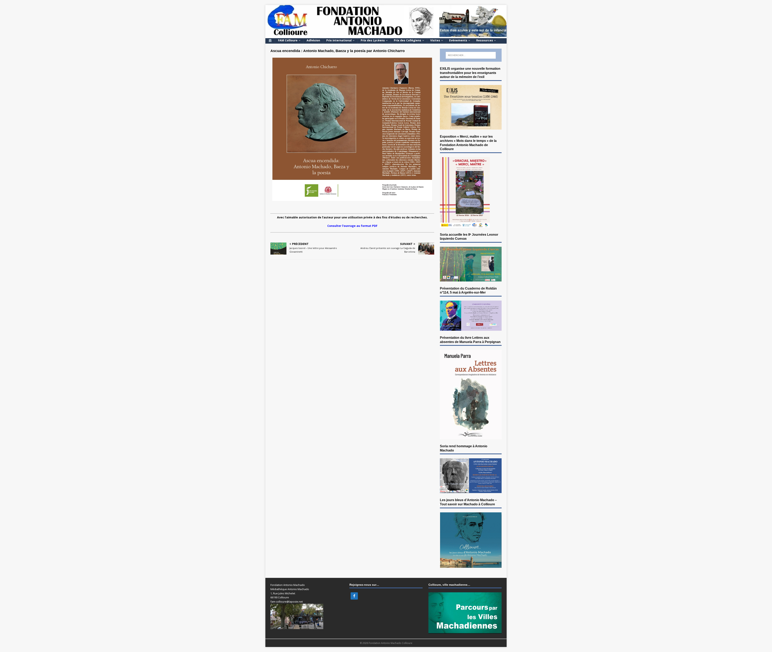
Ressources (484, 40)
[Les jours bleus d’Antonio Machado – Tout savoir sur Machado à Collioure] (471, 565)
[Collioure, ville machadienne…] (465, 631)
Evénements (458, 40)
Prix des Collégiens (407, 40)
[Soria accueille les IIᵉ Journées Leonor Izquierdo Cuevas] (471, 279)
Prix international (339, 40)
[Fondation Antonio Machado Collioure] (386, 36)
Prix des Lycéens (373, 40)
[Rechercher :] (471, 55)
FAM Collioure (288, 40)
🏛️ (270, 40)
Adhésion (313, 40)
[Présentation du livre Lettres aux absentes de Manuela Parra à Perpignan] (471, 437)
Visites (435, 40)
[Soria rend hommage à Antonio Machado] (471, 491)
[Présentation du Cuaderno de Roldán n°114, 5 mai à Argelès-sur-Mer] (471, 328)
